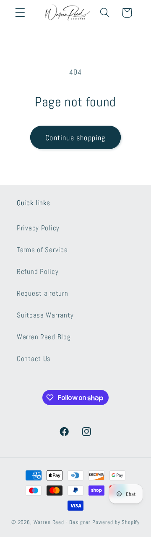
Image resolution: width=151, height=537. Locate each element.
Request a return (42, 293)
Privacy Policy (38, 228)
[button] (20, 13)
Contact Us (34, 358)
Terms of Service (42, 249)
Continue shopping (75, 137)
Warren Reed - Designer (62, 522)
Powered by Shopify (116, 522)
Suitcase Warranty (45, 315)
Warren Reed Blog (44, 337)
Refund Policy (37, 271)
